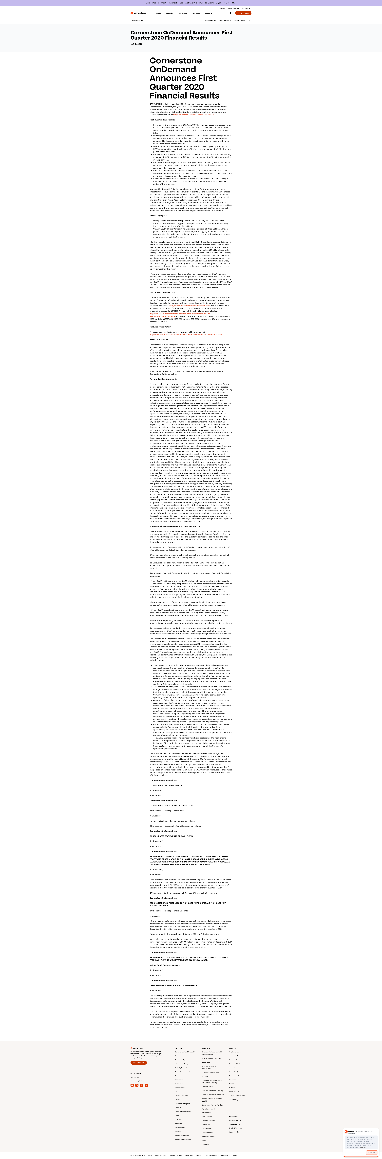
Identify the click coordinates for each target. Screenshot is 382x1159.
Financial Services (208, 1121)
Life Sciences (206, 1129)
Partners (222, 8)
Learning (178, 1100)
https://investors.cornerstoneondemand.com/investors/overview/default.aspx (186, 334)
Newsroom (232, 1080)
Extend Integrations (182, 1136)
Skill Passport (180, 1128)
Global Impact (234, 1092)
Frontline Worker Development (213, 1095)
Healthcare (206, 1125)
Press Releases (210, 20)
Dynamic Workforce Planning (212, 1091)
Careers (231, 1084)
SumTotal (178, 1120)
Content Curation (208, 1087)
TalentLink (178, 1124)
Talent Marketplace (182, 1076)
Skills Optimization (182, 1068)
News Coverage (225, 20)
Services (178, 1132)
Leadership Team (235, 1056)
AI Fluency (205, 1076)
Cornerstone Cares (235, 1076)
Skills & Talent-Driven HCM (211, 1058)
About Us (232, 1068)
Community (246, 8)
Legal (150, 1156)
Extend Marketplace (182, 1140)
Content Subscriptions (183, 1112)
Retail (204, 1141)
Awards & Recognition (237, 1096)
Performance (180, 1088)
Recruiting (179, 1080)
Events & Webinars (235, 1128)
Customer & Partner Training (212, 1105)
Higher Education (208, 1137)
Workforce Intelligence (183, 1064)
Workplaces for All (208, 1109)
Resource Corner (235, 1120)
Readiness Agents (181, 1060)
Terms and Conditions (193, 1156)
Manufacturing (207, 1133)
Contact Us (135, 1077)
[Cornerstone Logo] (138, 13)
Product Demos (234, 1124)
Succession (179, 1084)
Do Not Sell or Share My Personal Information (220, 1156)
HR (176, 1092)
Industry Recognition (242, 20)
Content (178, 1108)
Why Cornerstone (235, 1052)
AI (175, 1056)
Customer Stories (235, 1064)
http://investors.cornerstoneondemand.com (193, 115)
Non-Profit (205, 1145)
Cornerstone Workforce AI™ (185, 1052)
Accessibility (233, 1100)
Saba (177, 1116)
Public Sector (207, 1117)
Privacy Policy (160, 1156)
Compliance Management (211, 1072)
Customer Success (235, 1060)
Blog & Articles (234, 1132)
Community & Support (139, 1081)
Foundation (233, 1072)
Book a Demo (243, 13)
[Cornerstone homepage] (150, 1048)
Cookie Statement (175, 1156)
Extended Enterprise (182, 1104)
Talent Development (182, 1072)
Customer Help (233, 8)
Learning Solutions (182, 1096)
